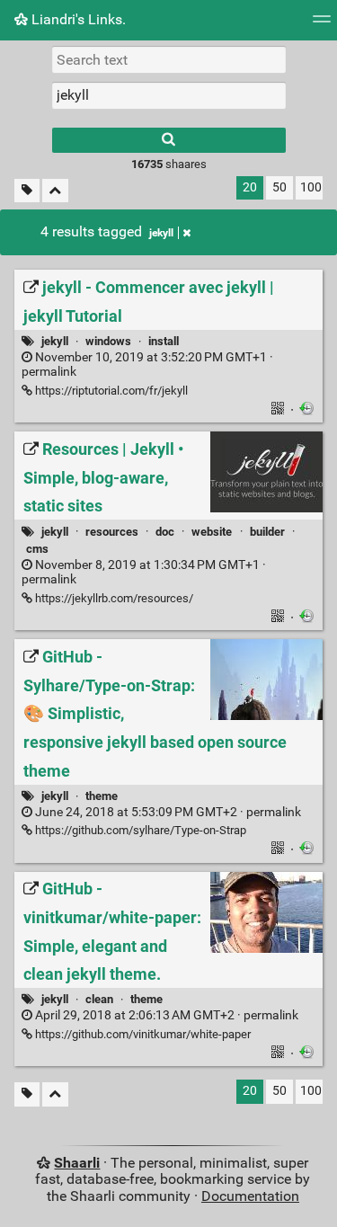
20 (250, 187)
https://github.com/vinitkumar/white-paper (141, 1034)
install (163, 341)
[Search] (169, 140)
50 (279, 187)
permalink (147, 365)
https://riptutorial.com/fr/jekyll (110, 390)
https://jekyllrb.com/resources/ (112, 598)
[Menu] (321, 24)
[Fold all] (55, 191)
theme (101, 796)
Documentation (250, 1196)
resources (111, 531)
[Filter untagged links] (27, 191)
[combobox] (169, 95)
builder (267, 531)
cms (37, 549)
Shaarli (77, 1162)
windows (108, 341)
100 (311, 187)
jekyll (161, 233)
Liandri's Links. (77, 19)
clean (99, 999)
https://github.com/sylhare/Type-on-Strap (139, 830)
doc (164, 531)
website (211, 531)
